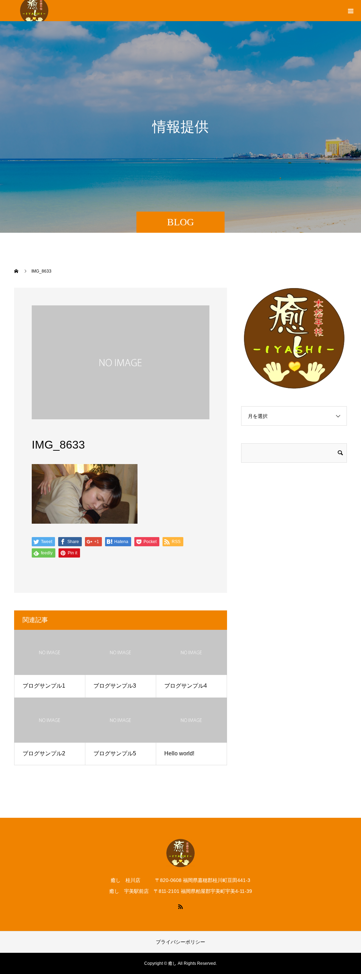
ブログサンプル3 (114, 686)
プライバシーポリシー (180, 942)
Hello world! (179, 753)
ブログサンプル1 (44, 686)
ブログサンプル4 (185, 686)
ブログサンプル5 (114, 753)
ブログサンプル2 (44, 753)
